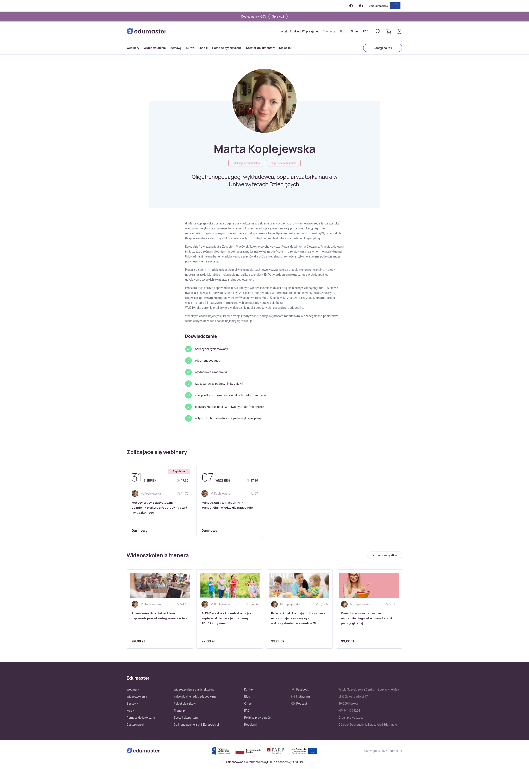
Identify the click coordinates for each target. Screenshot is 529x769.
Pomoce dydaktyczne (227, 48)
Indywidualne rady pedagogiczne (195, 696)
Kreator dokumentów (260, 48)
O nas (355, 31)
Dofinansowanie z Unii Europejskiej (196, 724)
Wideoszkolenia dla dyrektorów (194, 689)
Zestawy (175, 48)
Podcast (301, 703)
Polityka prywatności (257, 717)
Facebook (302, 689)
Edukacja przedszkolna (246, 163)
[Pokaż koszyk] (389, 31)
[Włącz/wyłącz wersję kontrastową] (351, 5)
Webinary (133, 48)
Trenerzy (329, 31)
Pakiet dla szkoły (185, 703)
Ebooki (203, 48)
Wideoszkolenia (155, 48)
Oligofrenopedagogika (283, 163)
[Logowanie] (399, 31)
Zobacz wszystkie (385, 555)
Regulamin (251, 724)
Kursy (190, 48)
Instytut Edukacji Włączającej (299, 31)
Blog (343, 31)
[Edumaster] (146, 31)
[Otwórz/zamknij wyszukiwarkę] (378, 31)
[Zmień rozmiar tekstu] (361, 5)
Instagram (303, 696)
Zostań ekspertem (186, 717)
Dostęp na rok (382, 48)
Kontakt (249, 689)
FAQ (365, 31)
